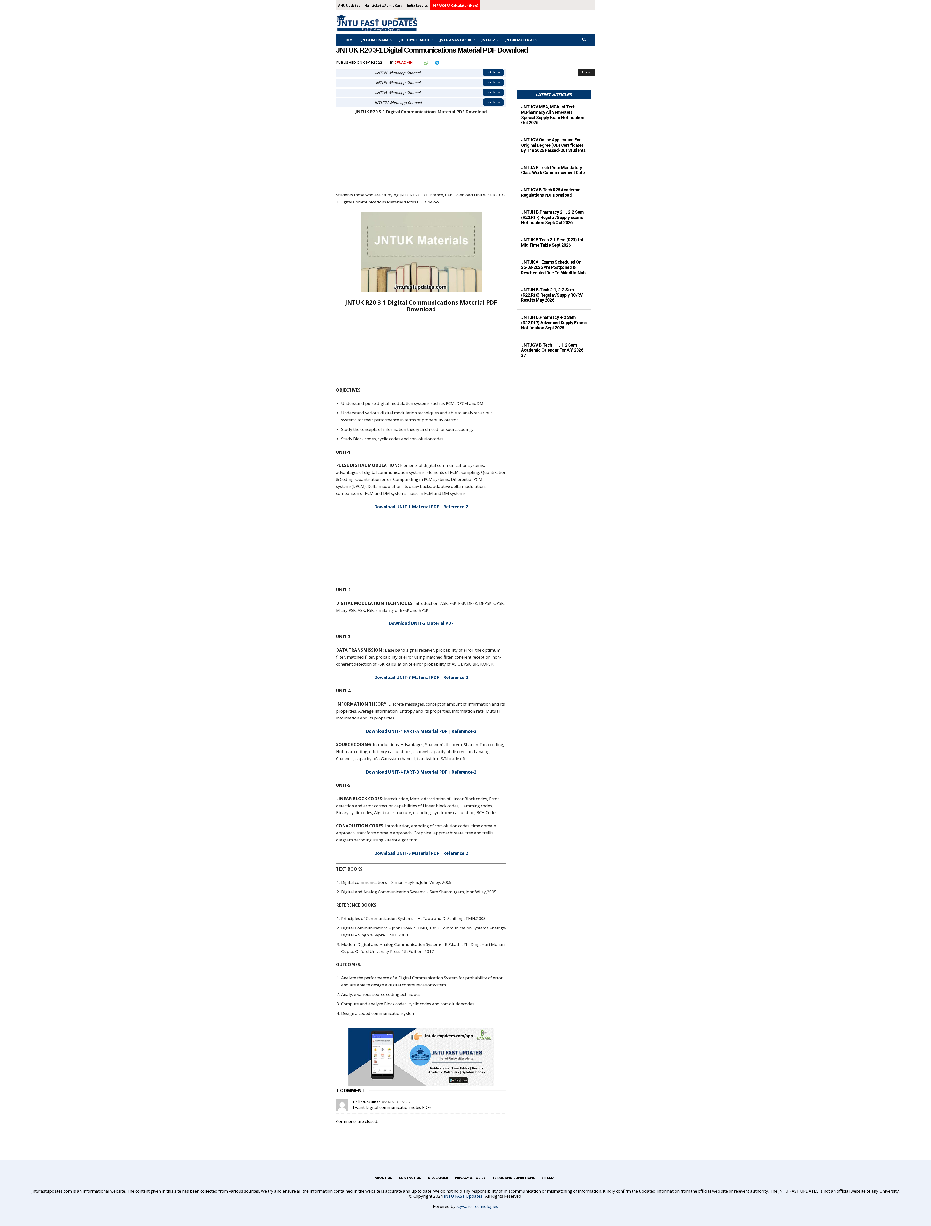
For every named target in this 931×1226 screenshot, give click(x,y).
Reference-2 (455, 506)
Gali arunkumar (366, 1101)
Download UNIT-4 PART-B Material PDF (406, 772)
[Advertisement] (421, 156)
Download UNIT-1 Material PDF (406, 506)
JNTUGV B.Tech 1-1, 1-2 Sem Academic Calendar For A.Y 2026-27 (553, 350)
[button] (584, 40)
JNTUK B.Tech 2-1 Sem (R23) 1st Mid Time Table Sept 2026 (552, 242)
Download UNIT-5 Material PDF (406, 853)
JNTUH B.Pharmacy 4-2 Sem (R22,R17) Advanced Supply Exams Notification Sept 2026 (554, 322)
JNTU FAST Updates (463, 1196)
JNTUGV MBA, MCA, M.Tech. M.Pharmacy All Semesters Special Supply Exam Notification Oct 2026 (552, 114)
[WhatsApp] (426, 63)
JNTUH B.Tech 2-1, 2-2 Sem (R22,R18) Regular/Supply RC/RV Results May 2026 (552, 295)
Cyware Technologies (477, 1206)
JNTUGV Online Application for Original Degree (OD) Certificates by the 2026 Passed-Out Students (553, 145)
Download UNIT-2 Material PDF (421, 623)
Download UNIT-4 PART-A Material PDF (406, 731)
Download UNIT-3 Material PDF (406, 677)
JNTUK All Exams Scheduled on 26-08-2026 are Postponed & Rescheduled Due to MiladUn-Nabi (553, 267)
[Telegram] (437, 63)
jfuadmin (404, 62)
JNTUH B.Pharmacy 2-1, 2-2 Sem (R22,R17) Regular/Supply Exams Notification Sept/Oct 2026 (552, 217)
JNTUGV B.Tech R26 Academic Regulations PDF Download (550, 192)
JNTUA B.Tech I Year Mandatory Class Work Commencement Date (553, 170)
